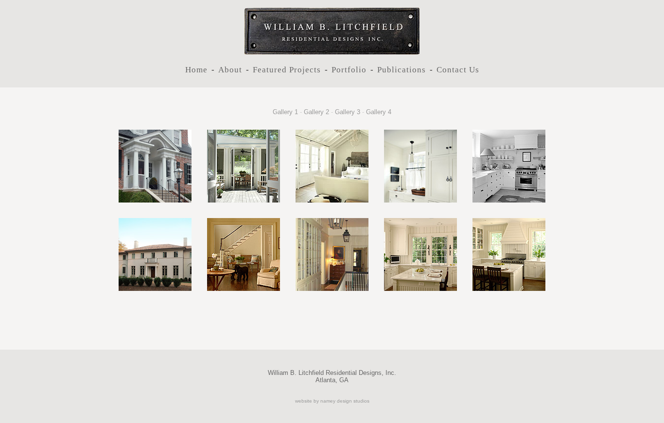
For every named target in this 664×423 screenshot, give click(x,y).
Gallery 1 (285, 112)
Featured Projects (287, 69)
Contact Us (458, 69)
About (230, 69)
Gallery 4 (378, 112)
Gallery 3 (347, 112)
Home (196, 69)
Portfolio (349, 69)
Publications (401, 69)
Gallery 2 (316, 112)
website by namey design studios (332, 401)
